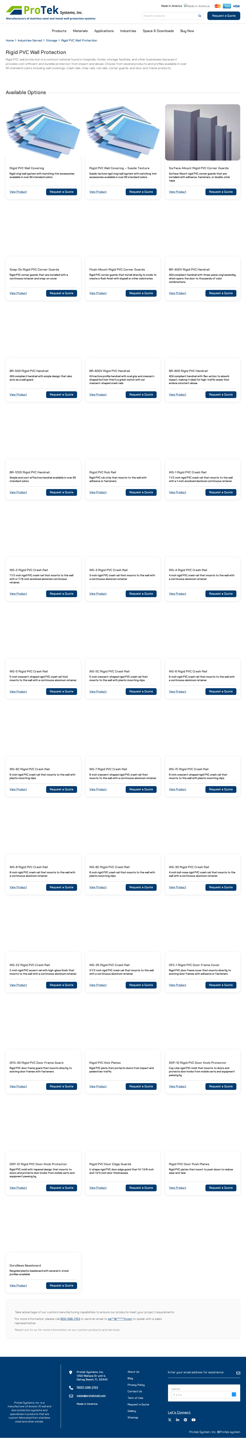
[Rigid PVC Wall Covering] (43, 132)
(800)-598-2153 (87, 1387)
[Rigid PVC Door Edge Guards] (123, 1128)
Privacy (136, 1384)
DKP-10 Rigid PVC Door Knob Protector (197, 1063)
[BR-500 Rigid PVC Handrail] (43, 335)
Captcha (175, 1389)
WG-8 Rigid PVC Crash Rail (29, 867)
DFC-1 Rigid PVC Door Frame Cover (194, 965)
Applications (104, 31)
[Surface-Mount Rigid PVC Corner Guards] (202, 132)
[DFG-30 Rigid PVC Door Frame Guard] (43, 1027)
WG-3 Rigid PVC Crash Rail (108, 570)
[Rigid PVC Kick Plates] (123, 1027)
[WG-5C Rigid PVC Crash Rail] (123, 636)
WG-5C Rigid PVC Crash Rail (109, 671)
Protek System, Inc (202, 1432)
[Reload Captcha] (234, 1394)
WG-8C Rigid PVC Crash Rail (109, 867)
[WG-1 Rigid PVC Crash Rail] (202, 436)
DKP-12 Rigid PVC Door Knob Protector (38, 1164)
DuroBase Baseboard (25, 1265)
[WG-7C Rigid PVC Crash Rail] (202, 733)
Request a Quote (224, 16)
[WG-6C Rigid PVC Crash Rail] (43, 733)
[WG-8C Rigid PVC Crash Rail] (123, 831)
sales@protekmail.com (91, 1395)
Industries (128, 31)
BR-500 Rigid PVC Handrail (29, 371)
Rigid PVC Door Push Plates (189, 1164)
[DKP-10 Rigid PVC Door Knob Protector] (202, 1027)
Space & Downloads (158, 31)
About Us (133, 1371)
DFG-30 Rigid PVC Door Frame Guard (36, 1063)
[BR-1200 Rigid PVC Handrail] (43, 436)
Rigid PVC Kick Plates (105, 1063)
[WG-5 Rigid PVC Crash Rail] (43, 636)
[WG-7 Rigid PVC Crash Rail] (123, 733)
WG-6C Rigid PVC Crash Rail (30, 769)
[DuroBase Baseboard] (43, 1230)
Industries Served (30, 40)
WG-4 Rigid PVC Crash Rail (188, 570)
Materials (80, 31)
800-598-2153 (70, 1319)
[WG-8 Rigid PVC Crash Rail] (43, 831)
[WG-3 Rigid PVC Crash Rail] (123, 534)
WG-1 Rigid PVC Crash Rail (187, 472)
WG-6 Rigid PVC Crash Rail (188, 671)
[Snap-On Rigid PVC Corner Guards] (43, 234)
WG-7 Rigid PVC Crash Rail (108, 769)
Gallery (132, 1411)
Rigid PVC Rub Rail (102, 472)
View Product (18, 192)
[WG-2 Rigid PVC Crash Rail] (43, 534)
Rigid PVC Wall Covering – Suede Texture (119, 168)
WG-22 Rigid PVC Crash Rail (30, 965)
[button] (234, 1394)
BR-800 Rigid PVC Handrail (188, 371)
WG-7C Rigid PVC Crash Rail (189, 769)
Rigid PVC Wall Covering (27, 168)
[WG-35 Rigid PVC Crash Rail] (123, 929)
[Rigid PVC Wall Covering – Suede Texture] (123, 132)
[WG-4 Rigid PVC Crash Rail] (202, 534)
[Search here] (199, 15)
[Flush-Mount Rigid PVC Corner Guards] (123, 234)
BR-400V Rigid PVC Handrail (189, 269)
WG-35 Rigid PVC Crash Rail (109, 965)
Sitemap (133, 1417)
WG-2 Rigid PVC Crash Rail (29, 570)
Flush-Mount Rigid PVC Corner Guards (117, 269)
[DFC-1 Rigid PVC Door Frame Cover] (202, 929)
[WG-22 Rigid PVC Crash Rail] (43, 929)
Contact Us (135, 1391)
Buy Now (187, 31)
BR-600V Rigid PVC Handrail (109, 371)
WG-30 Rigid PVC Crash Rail (189, 867)
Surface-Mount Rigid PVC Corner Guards (199, 168)
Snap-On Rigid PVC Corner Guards (34, 269)
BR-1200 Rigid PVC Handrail (30, 472)
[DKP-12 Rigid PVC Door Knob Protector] (43, 1128)
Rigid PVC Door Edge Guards (110, 1164)
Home (10, 40)
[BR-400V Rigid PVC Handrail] (202, 234)
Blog (130, 1378)
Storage (51, 40)
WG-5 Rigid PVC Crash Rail (29, 671)
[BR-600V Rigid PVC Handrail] (123, 335)
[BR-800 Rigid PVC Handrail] (202, 335)
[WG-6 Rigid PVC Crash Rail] (202, 636)
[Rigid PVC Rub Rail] (123, 436)
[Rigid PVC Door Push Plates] (202, 1128)
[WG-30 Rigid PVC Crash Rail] (202, 831)
